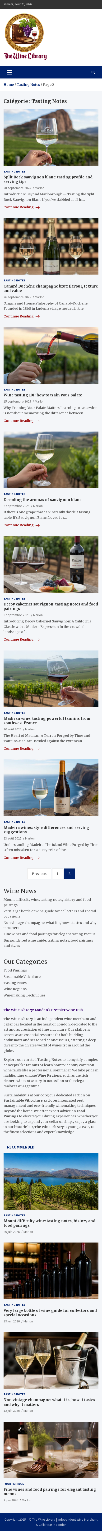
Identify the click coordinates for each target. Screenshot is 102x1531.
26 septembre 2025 (17, 297)
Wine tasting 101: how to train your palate (43, 395)
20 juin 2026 (12, 1232)
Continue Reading (19, 207)
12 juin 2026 (12, 1410)
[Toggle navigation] (10, 72)
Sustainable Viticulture (22, 977)
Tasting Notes (14, 171)
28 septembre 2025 (17, 188)
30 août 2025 (12, 729)
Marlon (39, 188)
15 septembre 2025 (17, 401)
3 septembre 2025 (16, 615)
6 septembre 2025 (16, 506)
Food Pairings (15, 970)
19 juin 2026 (12, 1321)
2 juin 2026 (11, 1500)
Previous (39, 874)
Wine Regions (15, 989)
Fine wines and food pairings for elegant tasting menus (49, 934)
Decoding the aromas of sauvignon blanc (42, 500)
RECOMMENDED (20, 1147)
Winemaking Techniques (24, 995)
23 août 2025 (12, 838)
